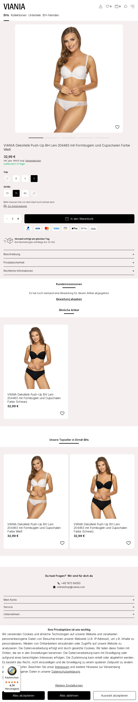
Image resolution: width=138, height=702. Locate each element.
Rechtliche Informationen (69, 271)
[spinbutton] (12, 218)
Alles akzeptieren (23, 695)
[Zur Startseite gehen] (14, 6)
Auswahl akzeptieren (114, 695)
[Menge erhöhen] (18, 218)
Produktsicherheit (69, 262)
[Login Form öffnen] (100, 6)
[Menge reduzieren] (7, 218)
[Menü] (18, 666)
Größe (7, 187)
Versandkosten (33, 160)
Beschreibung (69, 254)
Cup (6, 172)
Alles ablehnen (69, 695)
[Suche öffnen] (125, 6)
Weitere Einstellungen (69, 685)
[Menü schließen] (132, 6)
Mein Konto (10, 599)
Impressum (62, 667)
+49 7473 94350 (70, 583)
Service (8, 606)
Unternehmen (12, 614)
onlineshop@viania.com (71, 586)
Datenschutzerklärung (66, 671)
